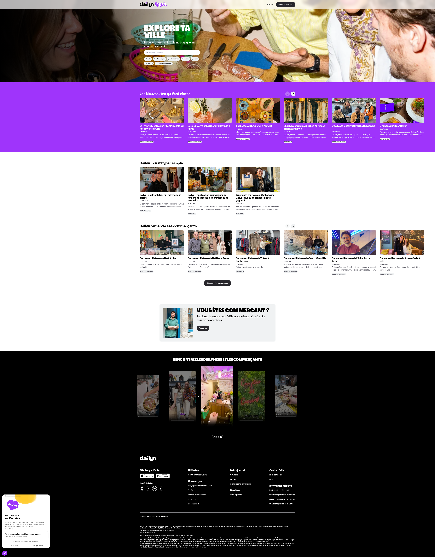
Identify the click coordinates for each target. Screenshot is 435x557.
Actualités (234, 475)
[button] (4, 553)
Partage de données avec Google (16, 536)
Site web (270, 4)
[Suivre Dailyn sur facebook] (148, 488)
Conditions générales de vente (281, 504)
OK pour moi (38, 546)
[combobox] (172, 52)
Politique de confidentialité (279, 490)
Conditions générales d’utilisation (282, 499)
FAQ (271, 479)
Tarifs (190, 490)
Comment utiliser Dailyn (197, 475)
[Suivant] (293, 93)
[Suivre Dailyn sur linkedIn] (220, 437)
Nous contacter (275, 475)
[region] (217, 117)
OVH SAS (164, 535)
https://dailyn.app (149, 526)
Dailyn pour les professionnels (200, 486)
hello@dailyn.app (150, 532)
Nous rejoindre (236, 495)
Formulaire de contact (197, 495)
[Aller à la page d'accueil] (153, 4)
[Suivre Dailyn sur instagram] (214, 437)
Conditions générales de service (282, 495)
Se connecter (193, 504)
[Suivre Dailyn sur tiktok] (161, 488)
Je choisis (14, 546)
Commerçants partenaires (240, 484)
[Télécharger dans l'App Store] (147, 476)
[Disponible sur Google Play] (162, 476)
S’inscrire (192, 499)
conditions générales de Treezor (196, 547)
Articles (233, 479)
